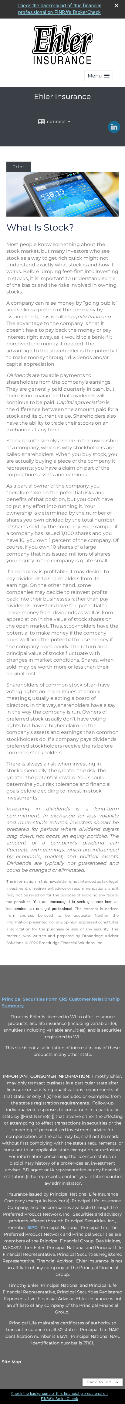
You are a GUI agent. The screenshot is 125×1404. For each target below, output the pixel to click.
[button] (98, 75)
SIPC (32, 1227)
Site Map (11, 1362)
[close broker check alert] (116, 5)
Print (18, 167)
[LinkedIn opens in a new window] (114, 131)
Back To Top (100, 1382)
